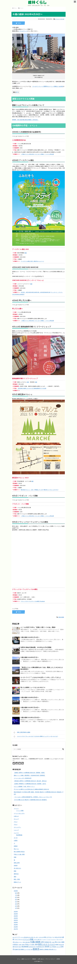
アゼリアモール (18, 939)
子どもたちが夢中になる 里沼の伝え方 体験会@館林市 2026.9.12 (31, 789)
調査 (15, 871)
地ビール (16, 849)
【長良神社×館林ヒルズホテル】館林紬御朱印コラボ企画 (31, 388)
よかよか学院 (42, 937)
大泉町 (19, 944)
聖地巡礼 (54, 946)
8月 (16, 893)
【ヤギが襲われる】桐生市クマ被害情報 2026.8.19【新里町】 (30, 799)
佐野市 (43, 942)
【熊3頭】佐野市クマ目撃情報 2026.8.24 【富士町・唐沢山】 (30, 781)
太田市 (23, 944)
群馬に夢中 (17, 862)
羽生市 (51, 946)
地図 (25, 252)
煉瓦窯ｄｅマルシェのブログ (51, 489)
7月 (16, 895)
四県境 (15, 846)
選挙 (15, 876)
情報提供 (34, 959)
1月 (16, 908)
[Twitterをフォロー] (14, 763)
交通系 (15, 840)
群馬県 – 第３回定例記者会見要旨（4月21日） (25, 119)
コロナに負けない (38, 939)
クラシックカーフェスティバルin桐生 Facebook (33, 601)
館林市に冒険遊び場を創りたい (48, 949)
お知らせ (16, 816)
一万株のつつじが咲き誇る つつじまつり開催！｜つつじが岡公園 (37, 154)
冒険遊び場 (48, 942)
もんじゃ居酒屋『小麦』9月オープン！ (24, 786)
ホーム (18, 959)
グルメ (15, 821)
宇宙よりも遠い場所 (19, 854)
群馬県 (47, 946)
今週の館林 (61, 617)
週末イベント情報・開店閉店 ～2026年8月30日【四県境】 (29, 775)
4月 (16, 901)
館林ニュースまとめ (27, 949)
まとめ (62, 19)
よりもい (49, 937)
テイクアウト (53, 939)
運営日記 (16, 873)
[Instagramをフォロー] (16, 763)
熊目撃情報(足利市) (40, 946)
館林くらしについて (26, 959)
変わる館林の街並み (19, 851)
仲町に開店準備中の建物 (23, 732)
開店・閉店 (17, 879)
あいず (14, 937)
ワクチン (20, 942)
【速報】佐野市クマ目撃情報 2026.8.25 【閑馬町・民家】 (29, 772)
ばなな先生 (31, 937)
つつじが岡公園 (24, 937)
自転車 (15, 865)
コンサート (44, 939)
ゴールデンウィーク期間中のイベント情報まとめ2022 (47, 86)
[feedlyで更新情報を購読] (19, 763)
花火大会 (58, 946)
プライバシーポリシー (50, 959)
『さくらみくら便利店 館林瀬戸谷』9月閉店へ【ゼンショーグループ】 (33, 797)
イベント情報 (19, 810)
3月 (16, 904)
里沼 (19, 949)
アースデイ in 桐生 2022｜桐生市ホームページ (32, 261)
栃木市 (16, 946)
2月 (16, 906)
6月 (16, 897)
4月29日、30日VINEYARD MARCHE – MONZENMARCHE (35, 292)
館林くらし (37, 2)
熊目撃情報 (19, 835)
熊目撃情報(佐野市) (32, 946)
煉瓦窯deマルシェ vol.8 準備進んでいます (32, 489)
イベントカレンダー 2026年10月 (22, 778)
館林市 (36, 949)
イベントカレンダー (19, 813)
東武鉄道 (60, 944)
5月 (16, 899)
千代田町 (53, 942)
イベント (57, 19)
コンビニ (49, 939)
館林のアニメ (17, 882)
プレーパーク (59, 939)
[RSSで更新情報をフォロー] (22, 763)
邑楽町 (16, 949)
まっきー (36, 937)
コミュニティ (17, 827)
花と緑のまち (17, 868)
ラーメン (16, 942)
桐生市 (20, 946)
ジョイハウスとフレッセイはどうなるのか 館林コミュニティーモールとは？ (37, 736)
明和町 (57, 944)
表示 (17, 92)
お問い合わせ (41, 959)
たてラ (18, 937)
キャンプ (16, 819)
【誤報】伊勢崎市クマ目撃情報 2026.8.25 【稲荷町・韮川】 (30, 783)
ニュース (16, 832)
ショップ (16, 830)
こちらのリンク (23, 31)
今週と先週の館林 (26, 942)
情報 (15, 857)
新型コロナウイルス (46, 944)
